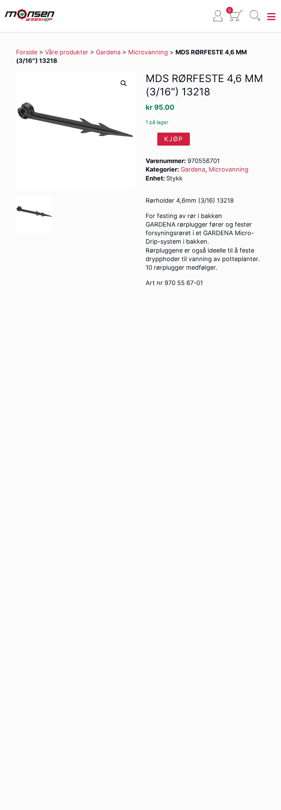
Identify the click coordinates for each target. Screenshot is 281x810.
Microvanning (148, 52)
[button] (124, 83)
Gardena (108, 52)
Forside (26, 52)
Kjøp (173, 139)
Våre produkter (66, 52)
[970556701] (34, 215)
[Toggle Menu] (271, 17)
